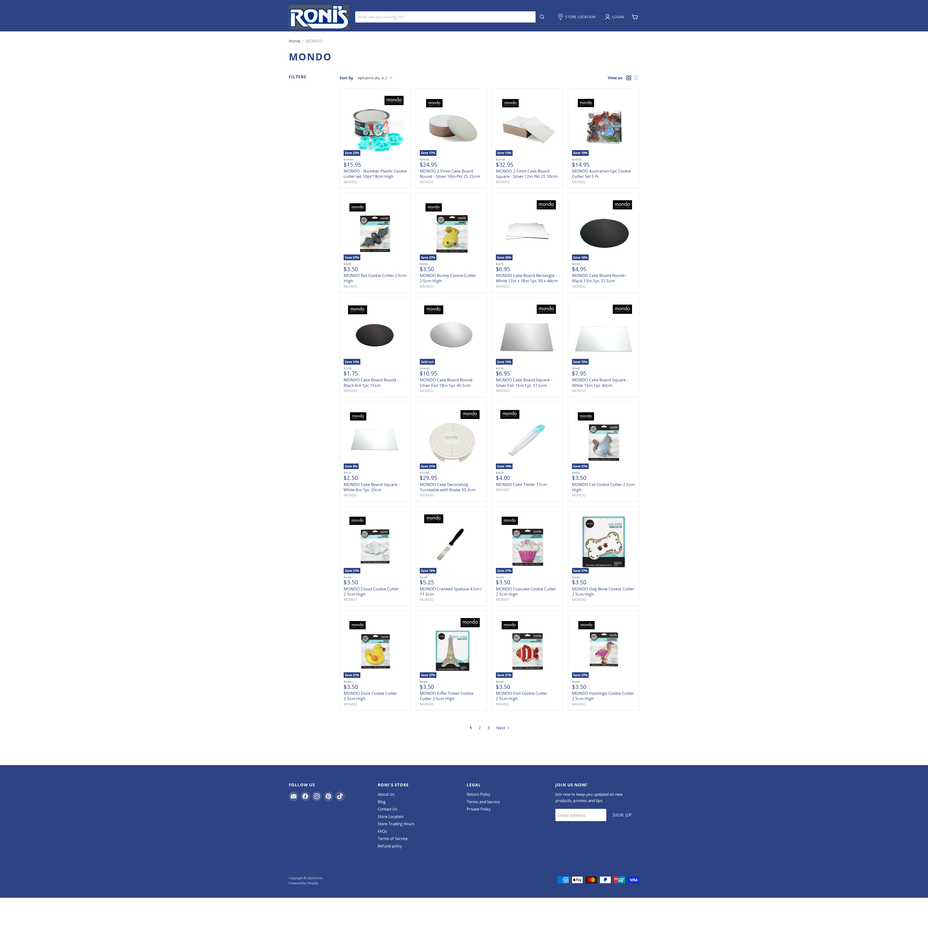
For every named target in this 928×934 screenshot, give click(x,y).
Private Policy (479, 809)
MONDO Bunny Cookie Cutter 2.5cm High (448, 278)
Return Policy (478, 794)
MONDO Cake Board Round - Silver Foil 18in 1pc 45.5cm (447, 382)
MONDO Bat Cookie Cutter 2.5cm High (375, 278)
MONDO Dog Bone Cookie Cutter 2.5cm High (603, 591)
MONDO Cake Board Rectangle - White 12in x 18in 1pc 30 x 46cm (527, 278)
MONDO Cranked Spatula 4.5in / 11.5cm (451, 591)
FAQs (382, 831)
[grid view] (628, 77)
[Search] (542, 16)
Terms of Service (393, 838)
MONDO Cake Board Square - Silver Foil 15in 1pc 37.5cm (524, 382)
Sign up (622, 815)
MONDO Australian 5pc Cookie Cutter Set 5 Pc (601, 173)
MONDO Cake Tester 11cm (521, 484)
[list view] (635, 77)
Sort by (346, 78)
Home (294, 41)
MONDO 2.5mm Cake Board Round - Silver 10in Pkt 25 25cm (450, 173)
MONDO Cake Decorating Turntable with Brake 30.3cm (447, 487)
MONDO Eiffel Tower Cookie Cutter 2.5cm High (446, 695)
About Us (386, 794)
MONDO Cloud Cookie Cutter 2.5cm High (371, 591)
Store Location (391, 816)
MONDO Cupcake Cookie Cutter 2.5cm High (526, 591)
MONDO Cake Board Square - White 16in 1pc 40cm (600, 382)
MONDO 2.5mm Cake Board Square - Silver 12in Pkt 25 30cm (526, 173)
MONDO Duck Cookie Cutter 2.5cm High (370, 695)
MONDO (350, 182)
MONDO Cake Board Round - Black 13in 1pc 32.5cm (599, 278)
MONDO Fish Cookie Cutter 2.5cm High (521, 695)
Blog (382, 801)
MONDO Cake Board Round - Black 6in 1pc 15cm (371, 382)
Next (501, 728)
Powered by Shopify (304, 883)
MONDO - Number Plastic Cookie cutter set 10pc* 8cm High (375, 173)
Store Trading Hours (396, 823)
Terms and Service (483, 801)
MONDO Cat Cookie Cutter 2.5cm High (603, 487)
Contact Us (387, 809)
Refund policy (390, 846)
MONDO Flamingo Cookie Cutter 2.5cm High (603, 695)
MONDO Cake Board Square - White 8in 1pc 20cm (372, 487)
